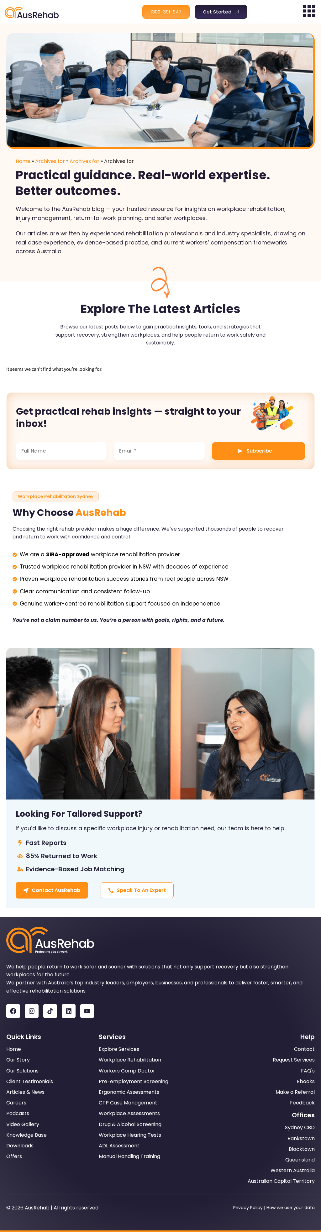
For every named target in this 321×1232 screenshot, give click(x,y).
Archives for (50, 161)
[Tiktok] (50, 1011)
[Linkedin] (69, 1011)
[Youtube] (87, 1011)
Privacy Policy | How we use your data (274, 1207)
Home (23, 161)
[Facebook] (13, 1011)
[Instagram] (32, 1011)
